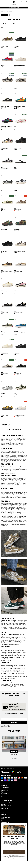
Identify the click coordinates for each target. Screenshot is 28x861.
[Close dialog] (25, 825)
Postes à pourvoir (4, 794)
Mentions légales (4, 808)
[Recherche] (25, 4)
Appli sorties (3, 820)
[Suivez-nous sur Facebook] (26, 815)
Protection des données (6, 807)
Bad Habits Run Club (5, 793)
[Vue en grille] (22, 23)
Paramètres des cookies (6, 805)
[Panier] (26, 1)
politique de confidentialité (5, 725)
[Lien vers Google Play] (16, 771)
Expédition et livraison (6, 817)
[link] (14, 2)
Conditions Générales (6, 802)
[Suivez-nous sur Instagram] (26, 786)
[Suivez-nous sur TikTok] (26, 800)
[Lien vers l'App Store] (5, 771)
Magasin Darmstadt (5, 792)
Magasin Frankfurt (5, 790)
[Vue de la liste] (24, 23)
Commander (3, 814)
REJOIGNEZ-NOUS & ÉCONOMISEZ (14, 851)
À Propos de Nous (5, 787)
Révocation (3, 804)
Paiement (3, 815)
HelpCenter (3, 813)
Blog (2, 796)
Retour (2, 818)
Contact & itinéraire (5, 789)
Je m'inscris (14, 722)
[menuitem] (4, 23)
